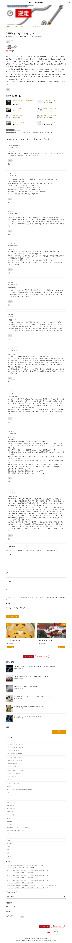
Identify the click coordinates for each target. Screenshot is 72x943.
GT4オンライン (10, 811)
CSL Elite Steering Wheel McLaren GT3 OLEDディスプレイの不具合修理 (34, 666)
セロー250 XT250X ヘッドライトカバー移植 (17, 865)
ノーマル (46, 132)
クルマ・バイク (10, 740)
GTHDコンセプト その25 (50, 108)
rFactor (8, 840)
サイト (8, 589)
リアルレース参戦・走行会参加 (15, 767)
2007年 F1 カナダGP (45, 640)
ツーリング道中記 (12, 776)
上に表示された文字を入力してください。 (19, 608)
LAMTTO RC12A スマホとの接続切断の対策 (26, 686)
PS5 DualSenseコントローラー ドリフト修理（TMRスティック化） (33, 696)
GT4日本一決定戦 (11, 815)
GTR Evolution (10, 837)
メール (8, 581)
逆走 (41, 132)
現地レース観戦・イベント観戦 (15, 770)
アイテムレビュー (12, 780)
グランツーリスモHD (21, 132)
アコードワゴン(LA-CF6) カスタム (16, 757)
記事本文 (11, 647)
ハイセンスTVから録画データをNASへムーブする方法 (20, 870)
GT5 (8, 802)
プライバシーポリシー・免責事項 (15, 917)
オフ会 (8, 846)
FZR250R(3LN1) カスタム (14, 750)
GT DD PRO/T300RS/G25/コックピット (16, 830)
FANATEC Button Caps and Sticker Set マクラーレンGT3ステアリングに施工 (25, 885)
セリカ (29, 132)
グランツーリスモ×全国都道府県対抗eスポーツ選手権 (19, 789)
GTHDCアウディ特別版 (18, 122)
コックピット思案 (17, 108)
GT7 (8, 793)
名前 (8, 573)
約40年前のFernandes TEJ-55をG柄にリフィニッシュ (29, 706)
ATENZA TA (9, 824)
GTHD (51, 132)
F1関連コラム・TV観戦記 (14, 773)
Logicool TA (9, 821)
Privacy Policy (41, 940)
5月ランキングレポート (49, 122)
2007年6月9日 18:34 (12, 175)
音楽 (8, 849)
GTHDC (9, 173)
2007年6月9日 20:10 (12, 213)
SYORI (9, 282)
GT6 (8, 799)
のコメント (38, 36)
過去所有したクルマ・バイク (15, 763)
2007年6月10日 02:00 (13, 245)
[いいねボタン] (8, 41)
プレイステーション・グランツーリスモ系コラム (18, 827)
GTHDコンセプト (19, 130)
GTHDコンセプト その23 (50, 115)
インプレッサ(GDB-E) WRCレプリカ (16, 760)
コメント (9, 554)
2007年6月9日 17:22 (12, 147)
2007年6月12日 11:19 (13, 493)
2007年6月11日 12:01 (13, 284)
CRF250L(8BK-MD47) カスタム (15, 744)
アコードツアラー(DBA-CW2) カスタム (17, 754)
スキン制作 (9, 843)
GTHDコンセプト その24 (19, 115)
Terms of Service (49, 940)
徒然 (8, 853)
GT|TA (8, 818)
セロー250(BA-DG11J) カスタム (15, 747)
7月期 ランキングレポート (50, 100)
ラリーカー (35, 132)
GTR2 (8, 834)
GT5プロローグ (10, 805)
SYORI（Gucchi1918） (35, 865)
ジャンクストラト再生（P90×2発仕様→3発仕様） (28, 716)
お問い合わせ (9, 915)
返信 (9, 164)
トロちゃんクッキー (13, 640)
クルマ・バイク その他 (13, 783)
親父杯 (8, 786)
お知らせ (9, 856)
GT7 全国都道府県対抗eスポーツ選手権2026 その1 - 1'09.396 (31, 676)
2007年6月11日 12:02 (13, 350)
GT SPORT (9, 796)
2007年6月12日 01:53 (13, 433)
